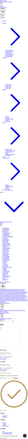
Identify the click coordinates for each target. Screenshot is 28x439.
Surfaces (7, 187)
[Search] (0, 225)
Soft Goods (19, 310)
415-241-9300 (3, 358)
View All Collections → (5, 282)
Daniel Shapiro (6, 240)
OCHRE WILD (6, 271)
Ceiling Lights (8, 84)
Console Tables (8, 151)
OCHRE (5, 269)
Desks (6, 153)
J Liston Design (6, 253)
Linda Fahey (5, 264)
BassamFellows (6, 230)
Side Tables (7, 155)
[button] (24, 435)
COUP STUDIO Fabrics (8, 236)
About (1, 223)
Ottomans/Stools (9, 55)
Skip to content (3, 0)
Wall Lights (7, 88)
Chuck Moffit (6, 234)
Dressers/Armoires (9, 118)
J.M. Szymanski (6, 256)
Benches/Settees (8, 51)
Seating (15, 310)
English (1, 6)
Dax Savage (5, 241)
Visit (1, 224)
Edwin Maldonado (7, 245)
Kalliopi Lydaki (6, 260)
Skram (4, 278)
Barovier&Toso (6, 229)
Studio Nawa (5, 279)
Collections (3, 8)
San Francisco (3, 1)
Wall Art (7, 188)
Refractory (5, 274)
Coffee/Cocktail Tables (10, 150)
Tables (1, 311)
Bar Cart (7, 116)
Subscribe (15, 378)
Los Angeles (9, 1)
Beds (4, 156)
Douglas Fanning (6, 244)
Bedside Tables (8, 149)
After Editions (6, 228)
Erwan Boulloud (6, 247)
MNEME (5, 268)
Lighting (11, 310)
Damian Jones (6, 239)
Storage (23, 310)
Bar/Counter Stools (9, 50)
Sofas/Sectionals (8, 56)
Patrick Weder (6, 272)
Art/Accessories (3, 310)
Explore (2, 15)
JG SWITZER (6, 257)
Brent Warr (5, 231)
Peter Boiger (5, 273)
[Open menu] (1, 225)
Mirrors (7, 185)
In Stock (4, 21)
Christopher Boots (7, 233)
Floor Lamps (8, 85)
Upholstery (5, 311)
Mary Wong (5, 266)
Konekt (4, 262)
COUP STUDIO (6, 235)
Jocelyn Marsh (6, 258)
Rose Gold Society (7, 276)
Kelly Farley (5, 261)
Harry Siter (5, 252)
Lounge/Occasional (9, 54)
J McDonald (5, 255)
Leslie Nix (5, 263)
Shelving (7, 120)
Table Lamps (8, 87)
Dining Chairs (8, 52)
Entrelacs (5, 246)
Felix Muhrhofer (6, 249)
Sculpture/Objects (9, 186)
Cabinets (7, 117)
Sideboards (7, 121)
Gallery (2, 314)
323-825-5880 (3, 370)
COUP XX (5, 237)
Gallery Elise (5, 250)
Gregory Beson (6, 251)
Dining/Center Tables (10, 154)
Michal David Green (7, 267)
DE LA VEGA (6, 242)
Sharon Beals (5, 277)
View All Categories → (8, 189)
